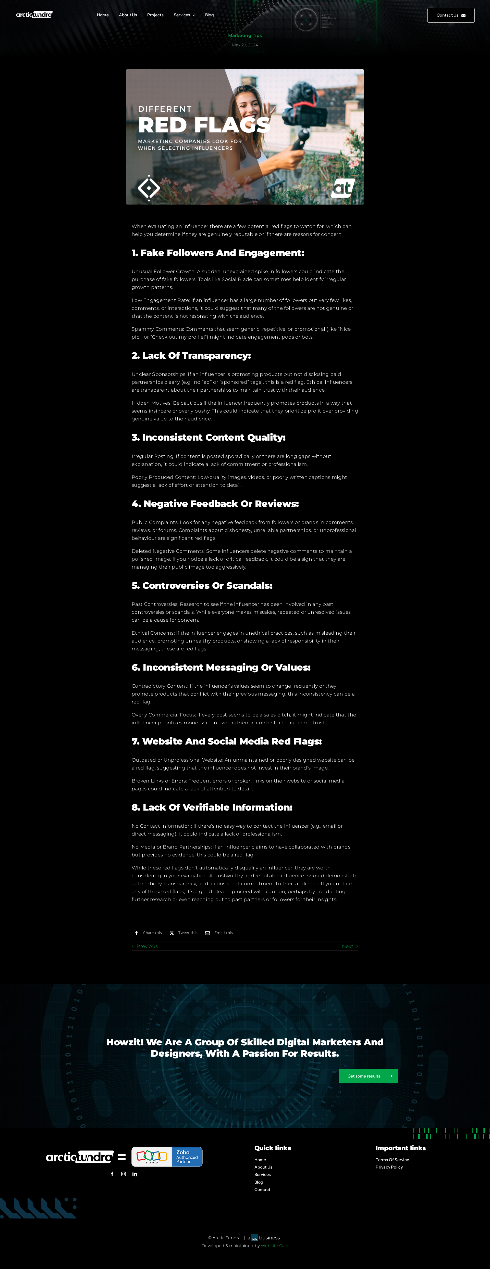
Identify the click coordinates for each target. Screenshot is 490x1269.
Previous (147, 946)
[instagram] (123, 1174)
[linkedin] (134, 1174)
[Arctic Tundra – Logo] (34, 13)
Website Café (274, 1245)
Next (347, 946)
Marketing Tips (245, 35)
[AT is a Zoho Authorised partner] (123, 1146)
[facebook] (112, 1174)
